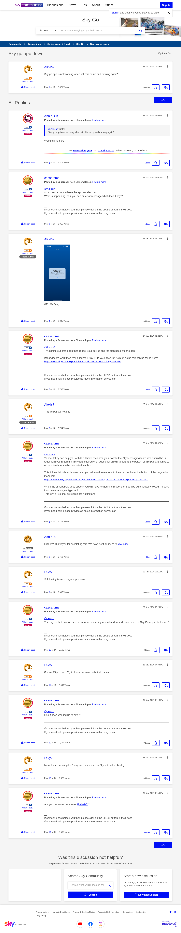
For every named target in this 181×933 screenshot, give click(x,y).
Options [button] (162, 53)
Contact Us (141, 912)
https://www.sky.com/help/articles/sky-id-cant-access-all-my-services (82, 361)
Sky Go (90, 20)
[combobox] (97, 30)
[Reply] (166, 87)
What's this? (27, 81)
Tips (84, 5)
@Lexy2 (49, 618)
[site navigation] (10, 5)
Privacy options (42, 912)
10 (50, 650)
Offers (109, 5)
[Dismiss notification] (169, 13)
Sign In (166, 5)
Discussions (55, 5)
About (96, 5)
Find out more (99, 120)
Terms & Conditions (61, 912)
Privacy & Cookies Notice (84, 912)
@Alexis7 (53, 129)
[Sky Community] (29, 5)
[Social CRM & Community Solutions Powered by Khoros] (169, 924)
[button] (168, 66)
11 (50, 685)
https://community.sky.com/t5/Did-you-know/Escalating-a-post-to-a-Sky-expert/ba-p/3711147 (96, 479)
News (72, 5)
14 (50, 832)
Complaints (127, 912)
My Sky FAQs (106, 150)
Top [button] (174, 911)
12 (50, 743)
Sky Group (41, 915)
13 (50, 778)
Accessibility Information (108, 912)
